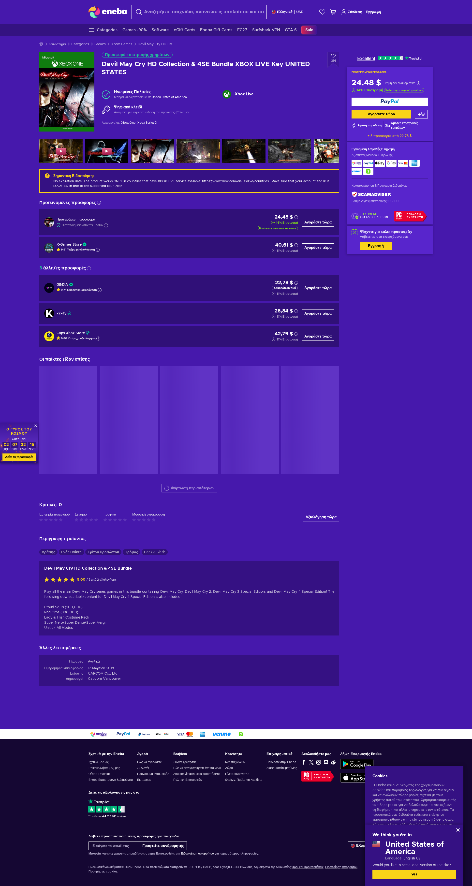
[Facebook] (303, 762)
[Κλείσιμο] (458, 830)
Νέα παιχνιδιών (235, 762)
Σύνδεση (355, 12)
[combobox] (199, 12)
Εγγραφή (373, 12)
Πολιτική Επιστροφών (187, 779)
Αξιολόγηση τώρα (321, 517)
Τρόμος (131, 552)
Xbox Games (121, 44)
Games (100, 44)
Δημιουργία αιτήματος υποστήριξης (196, 773)
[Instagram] (318, 762)
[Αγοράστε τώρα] (390, 102)
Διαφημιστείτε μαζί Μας (281, 768)
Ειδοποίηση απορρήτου (341, 867)
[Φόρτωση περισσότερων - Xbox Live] (226, 94)
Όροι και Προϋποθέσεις (308, 867)
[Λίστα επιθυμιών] (322, 12)
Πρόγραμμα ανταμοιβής (153, 773)
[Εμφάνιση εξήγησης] (98, 250)
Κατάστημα (57, 44)
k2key (61, 313)
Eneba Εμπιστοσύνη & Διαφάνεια (110, 779)
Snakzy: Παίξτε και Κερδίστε (243, 779)
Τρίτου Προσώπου (103, 552)
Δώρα (229, 768)
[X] (311, 762)
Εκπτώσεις (144, 779)
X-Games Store (69, 244)
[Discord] (326, 762)
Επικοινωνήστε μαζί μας (104, 768)
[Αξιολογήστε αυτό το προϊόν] (60, 580)
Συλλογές (143, 768)
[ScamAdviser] (371, 194)
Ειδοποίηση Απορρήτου (197, 853)
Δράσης (48, 552)
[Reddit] (333, 762)
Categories (80, 44)
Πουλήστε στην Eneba (281, 762)
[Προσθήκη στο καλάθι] (421, 114)
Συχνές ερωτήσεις (184, 762)
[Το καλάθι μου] (333, 12)
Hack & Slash (154, 552)
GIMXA (62, 284)
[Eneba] (107, 12)
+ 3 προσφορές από (390, 136)
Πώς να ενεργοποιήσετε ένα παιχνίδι (197, 768)
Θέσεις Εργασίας (99, 773)
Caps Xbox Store (71, 333)
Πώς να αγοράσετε (149, 762)
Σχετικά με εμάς (98, 762)
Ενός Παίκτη (71, 552)
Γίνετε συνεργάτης (237, 773)
